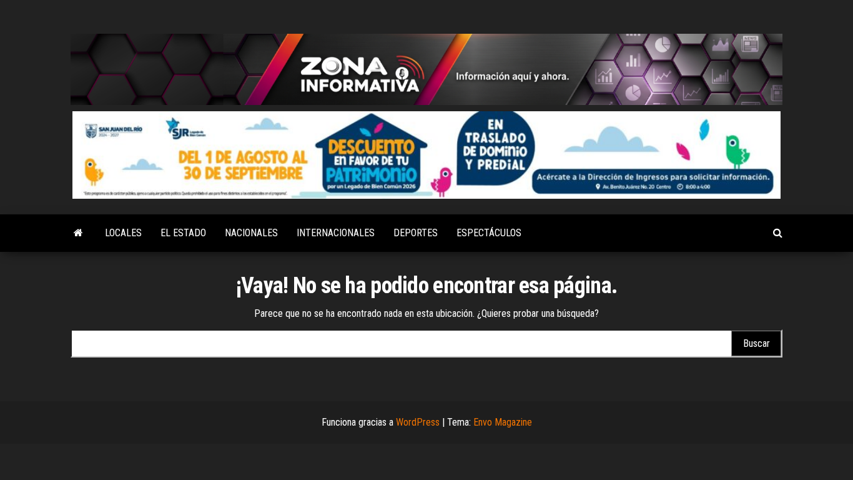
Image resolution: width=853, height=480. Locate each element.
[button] (426, 155)
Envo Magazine (502, 422)
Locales (123, 233)
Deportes (415, 233)
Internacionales (336, 233)
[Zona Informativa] (78, 233)
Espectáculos (488, 233)
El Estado (183, 233)
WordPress (418, 422)
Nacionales (251, 233)
